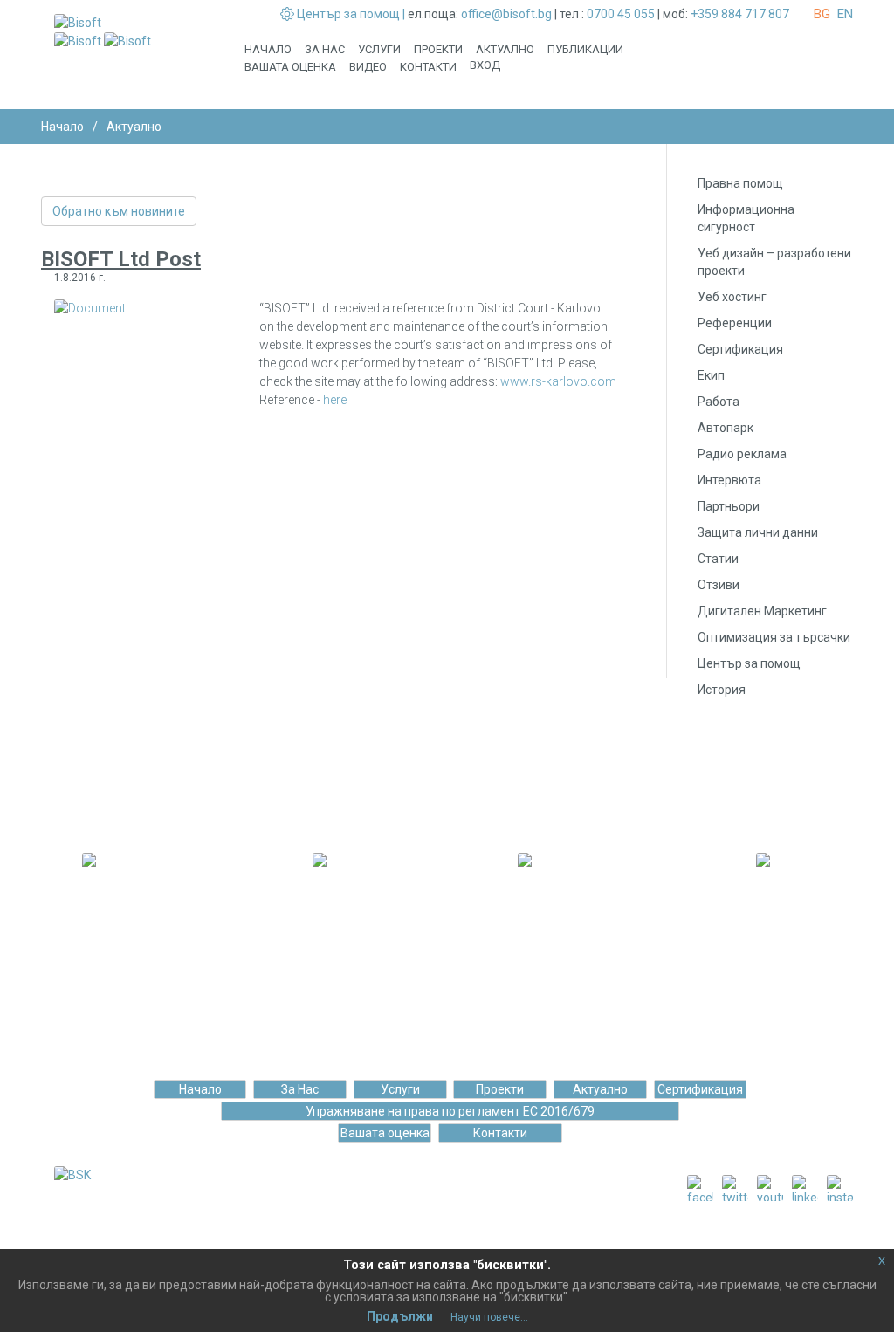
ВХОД (485, 65)
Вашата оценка (290, 66)
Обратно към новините (118, 211)
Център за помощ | (351, 14)
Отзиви (718, 585)
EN (845, 14)
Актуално (505, 49)
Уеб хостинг (732, 297)
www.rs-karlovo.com (558, 381)
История (722, 690)
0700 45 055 (621, 14)
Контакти (428, 66)
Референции (735, 323)
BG (822, 14)
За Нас (325, 49)
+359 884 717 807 (740, 14)
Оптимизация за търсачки (774, 637)
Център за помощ (749, 663)
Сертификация (740, 349)
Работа (718, 402)
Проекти (438, 49)
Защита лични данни (758, 532)
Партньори (729, 506)
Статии (718, 559)
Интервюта (729, 480)
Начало (268, 49)
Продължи (400, 1316)
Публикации (585, 49)
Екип (711, 375)
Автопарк (725, 428)
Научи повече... (489, 1317)
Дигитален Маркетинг (762, 611)
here (335, 400)
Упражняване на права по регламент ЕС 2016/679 (450, 1111)
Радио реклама (742, 454)
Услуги (379, 49)
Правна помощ (740, 183)
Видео (368, 66)
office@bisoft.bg (506, 14)
